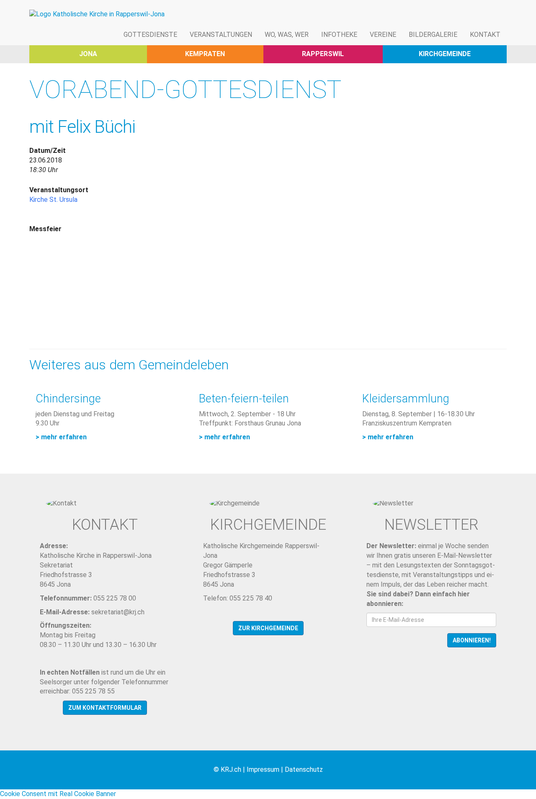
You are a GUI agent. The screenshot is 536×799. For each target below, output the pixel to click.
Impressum (263, 769)
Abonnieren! (472, 640)
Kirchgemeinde (445, 54)
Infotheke (339, 35)
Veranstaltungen (221, 35)
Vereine (383, 35)
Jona (88, 54)
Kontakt (485, 35)
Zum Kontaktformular (105, 707)
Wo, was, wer (287, 35)
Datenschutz (304, 769)
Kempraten (205, 54)
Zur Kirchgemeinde (268, 628)
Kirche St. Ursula (53, 200)
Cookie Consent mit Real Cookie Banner (58, 794)
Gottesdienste (150, 35)
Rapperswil (323, 54)
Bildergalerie (433, 35)
